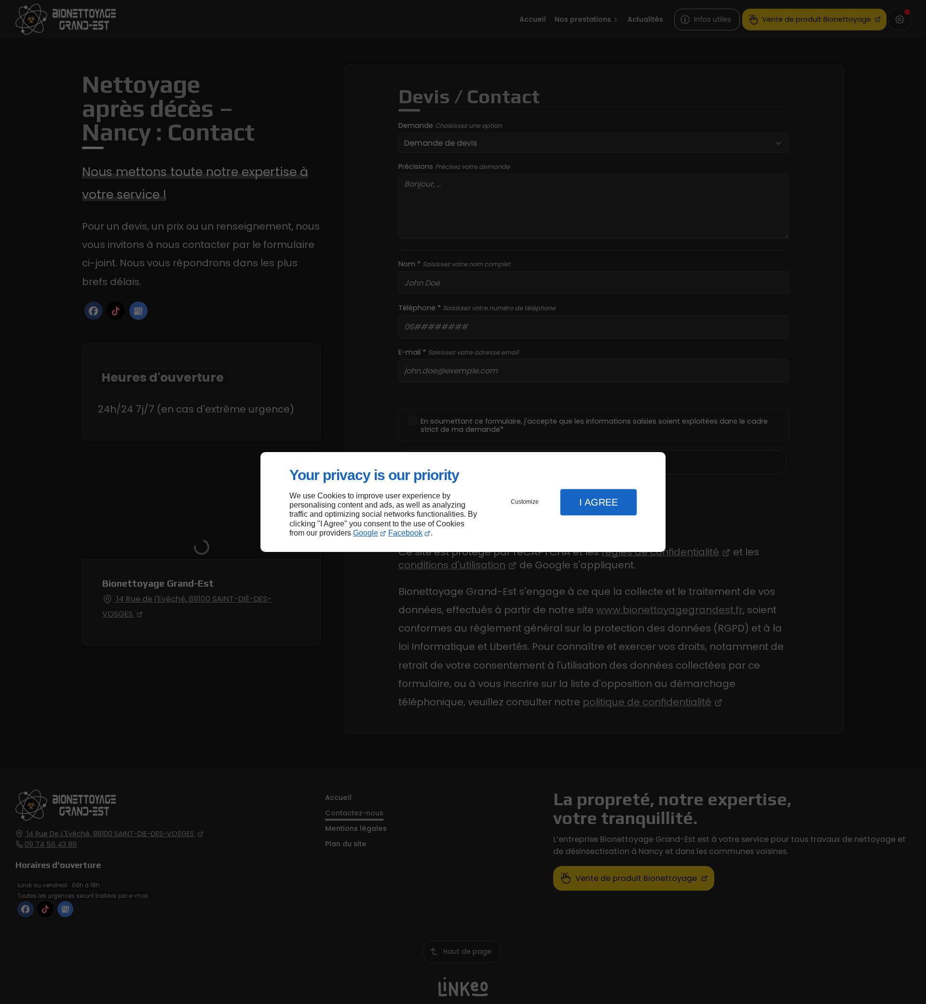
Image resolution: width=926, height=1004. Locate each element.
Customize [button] (525, 501)
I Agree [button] (598, 502)
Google (365, 533)
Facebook (405, 533)
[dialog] (463, 502)
